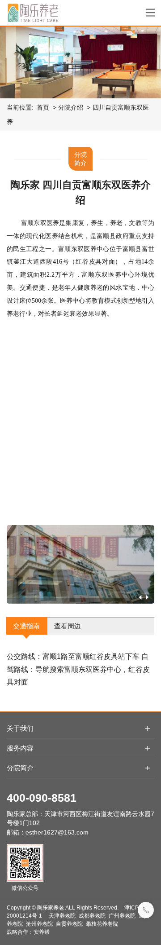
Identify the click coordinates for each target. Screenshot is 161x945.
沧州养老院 (39, 924)
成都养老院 (92, 916)
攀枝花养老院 (102, 924)
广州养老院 (122, 916)
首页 (43, 107)
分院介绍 (70, 107)
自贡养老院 (69, 924)
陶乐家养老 (50, 908)
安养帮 (42, 932)
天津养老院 (62, 916)
